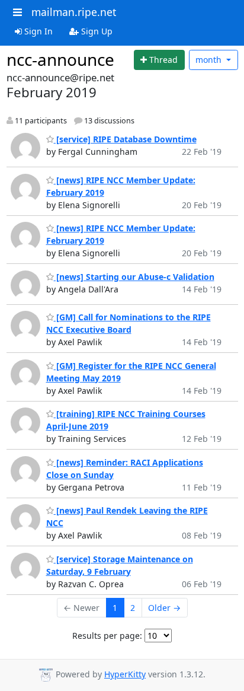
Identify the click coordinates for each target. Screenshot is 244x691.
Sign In (37, 31)
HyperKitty (125, 674)
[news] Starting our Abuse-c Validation (134, 276)
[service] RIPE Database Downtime (125, 139)
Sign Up (96, 31)
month (209, 59)
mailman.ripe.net (73, 12)
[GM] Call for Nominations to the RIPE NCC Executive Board (128, 323)
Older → (164, 607)
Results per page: (107, 635)
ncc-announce (60, 59)
